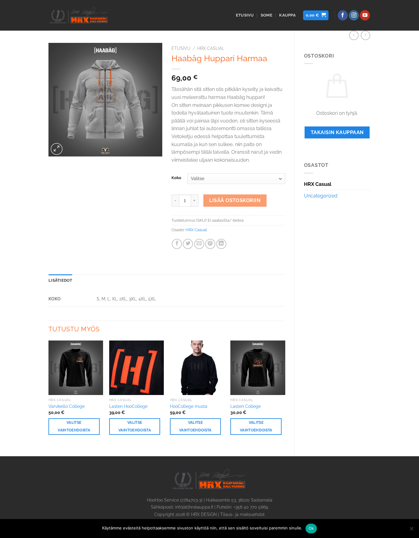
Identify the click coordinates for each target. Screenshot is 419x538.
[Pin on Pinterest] (210, 244)
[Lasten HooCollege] (136, 367)
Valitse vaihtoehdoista (74, 426)
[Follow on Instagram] (354, 15)
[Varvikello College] (75, 367)
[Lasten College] (257, 367)
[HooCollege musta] (197, 367)
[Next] (285, 393)
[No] (411, 530)
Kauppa (287, 15)
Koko (176, 178)
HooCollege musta (188, 406)
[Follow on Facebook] (343, 15)
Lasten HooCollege (128, 406)
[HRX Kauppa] (79, 15)
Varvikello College (66, 406)
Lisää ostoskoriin (234, 200)
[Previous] (48, 393)
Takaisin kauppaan (337, 132)
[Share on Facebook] (177, 244)
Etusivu (245, 15)
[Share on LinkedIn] (221, 244)
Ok (311, 528)
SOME (266, 15)
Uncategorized (320, 196)
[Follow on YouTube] (365, 15)
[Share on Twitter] (188, 244)
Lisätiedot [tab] (60, 280)
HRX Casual (317, 184)
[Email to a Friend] (199, 244)
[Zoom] (57, 149)
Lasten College (245, 406)
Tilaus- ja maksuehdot (242, 514)
